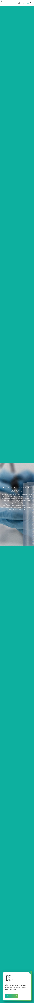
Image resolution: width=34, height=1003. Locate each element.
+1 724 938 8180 (23, 3)
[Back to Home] (6, 3)
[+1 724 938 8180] (23, 3)
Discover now (11, 996)
